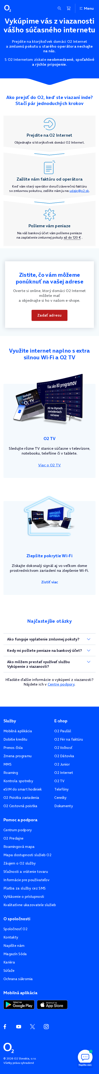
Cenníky (60, 797)
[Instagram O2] (46, 1026)
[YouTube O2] (19, 1026)
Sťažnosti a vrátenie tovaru (25, 871)
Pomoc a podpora (20, 820)
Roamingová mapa (19, 846)
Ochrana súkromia (18, 978)
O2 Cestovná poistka (20, 805)
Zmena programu (17, 756)
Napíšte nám (13, 945)
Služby (9, 721)
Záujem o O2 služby (19, 863)
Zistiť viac (49, 582)
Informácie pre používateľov (26, 879)
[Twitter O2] (32, 1026)
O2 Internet (63, 772)
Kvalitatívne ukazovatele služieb (29, 904)
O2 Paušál (62, 731)
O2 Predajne (13, 838)
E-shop (60, 721)
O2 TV (59, 781)
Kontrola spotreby (18, 781)
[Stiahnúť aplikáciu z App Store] (52, 1004)
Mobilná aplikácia (17, 731)
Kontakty (10, 937)
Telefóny (61, 789)
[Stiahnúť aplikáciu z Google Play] (19, 1004)
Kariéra (9, 962)
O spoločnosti (16, 919)
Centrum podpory (17, 830)
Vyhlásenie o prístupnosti (23, 896)
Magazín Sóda (15, 953)
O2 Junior (62, 764)
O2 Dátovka (64, 756)
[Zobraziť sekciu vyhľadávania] (59, 8)
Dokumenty (63, 805)
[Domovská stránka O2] (8, 1047)
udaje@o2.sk (79, 190)
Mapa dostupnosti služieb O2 (27, 854)
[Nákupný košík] (68, 8)
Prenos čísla (13, 747)
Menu (89, 8)
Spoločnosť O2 (15, 928)
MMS (7, 764)
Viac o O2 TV (49, 465)
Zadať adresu (49, 315)
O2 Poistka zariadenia (21, 797)
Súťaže (9, 970)
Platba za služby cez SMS (24, 888)
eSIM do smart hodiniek (22, 789)
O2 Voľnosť (63, 747)
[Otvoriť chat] (85, 1057)
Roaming (10, 772)
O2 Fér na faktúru (68, 739)
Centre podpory (61, 684)
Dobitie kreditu (15, 739)
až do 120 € (72, 237)
